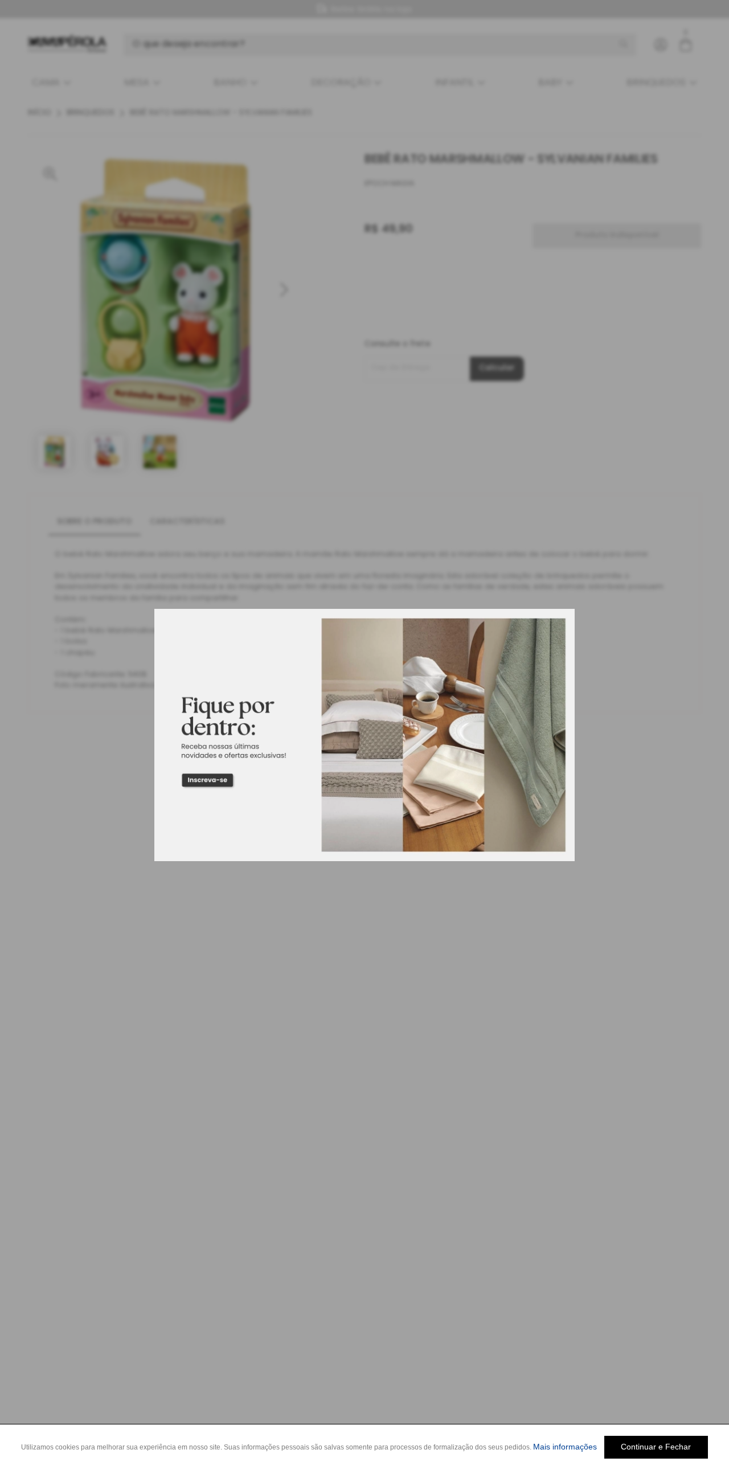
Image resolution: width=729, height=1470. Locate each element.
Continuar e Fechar (656, 1447)
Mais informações (565, 1447)
